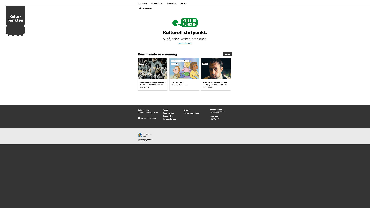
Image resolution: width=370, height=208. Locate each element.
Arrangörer (171, 3)
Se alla (227, 54)
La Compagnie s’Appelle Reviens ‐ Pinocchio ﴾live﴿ (159, 82)
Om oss (184, 3)
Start (165, 110)
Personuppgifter (191, 113)
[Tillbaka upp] (230, 105)
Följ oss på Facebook (148, 118)
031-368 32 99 (214, 113)
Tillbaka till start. (185, 43)
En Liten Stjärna (178, 82)
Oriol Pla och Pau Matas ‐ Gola (215, 82)
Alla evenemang (145, 8)
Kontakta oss (169, 119)
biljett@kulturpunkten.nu (217, 111)
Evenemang (142, 3)
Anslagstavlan (157, 3)
